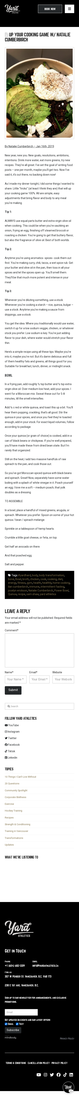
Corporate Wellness (15, 797)
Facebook (13, 744)
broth (25, 579)
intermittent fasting (52, 586)
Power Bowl (61, 590)
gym (29, 582)
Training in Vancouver (16, 831)
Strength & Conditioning (17, 824)
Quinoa (12, 594)
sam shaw (32, 594)
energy (12, 582)
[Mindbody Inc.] (10, 1040)
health (37, 582)
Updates (9, 844)
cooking (52, 579)
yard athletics (48, 594)
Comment (12, 630)
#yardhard (24, 575)
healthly (47, 582)
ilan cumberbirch (18, 586)
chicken (34, 579)
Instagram (13, 731)
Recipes (9, 817)
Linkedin (12, 757)
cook (43, 579)
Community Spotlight (16, 790)
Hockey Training (13, 810)
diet (60, 579)
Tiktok (11, 751)
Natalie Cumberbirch (40, 590)
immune (34, 586)
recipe (21, 594)
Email (33, 672)
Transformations (14, 838)
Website (57, 672)
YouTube (13, 725)
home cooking (61, 582)
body (35, 575)
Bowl (18, 579)
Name (9, 672)
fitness (21, 582)
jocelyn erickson (17, 590)
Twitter (12, 738)
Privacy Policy (67, 1041)
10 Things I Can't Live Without (20, 777)
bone (11, 579)
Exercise (9, 804)
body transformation (51, 575)
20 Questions (12, 783)
